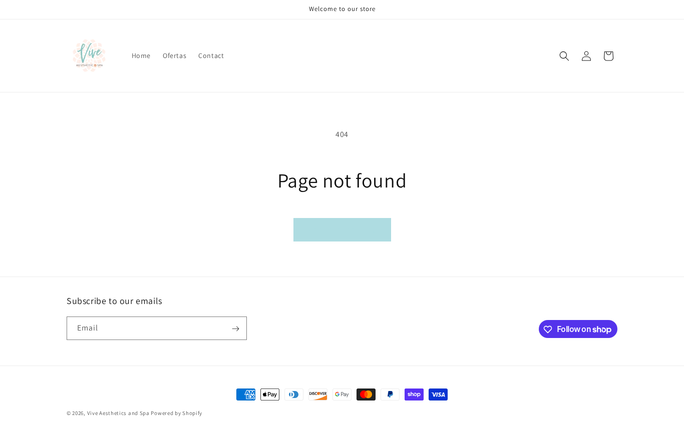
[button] (564, 56)
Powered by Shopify (176, 413)
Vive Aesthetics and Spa (118, 413)
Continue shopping (342, 229)
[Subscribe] (235, 328)
